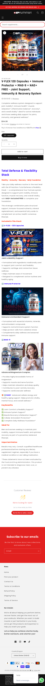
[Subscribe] (38, 551)
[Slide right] (27, 74)
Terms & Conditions (12, 586)
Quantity (5, 140)
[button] (2, 17)
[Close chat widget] (36, 669)
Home (6, 572)
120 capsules (9, 135)
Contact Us (8, 582)
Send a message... (23, 680)
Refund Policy (9, 591)
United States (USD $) (21, 655)
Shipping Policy (10, 596)
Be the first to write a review (22, 513)
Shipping (13, 124)
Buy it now (22, 157)
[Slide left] (18, 74)
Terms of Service (11, 600)
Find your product (11, 577)
